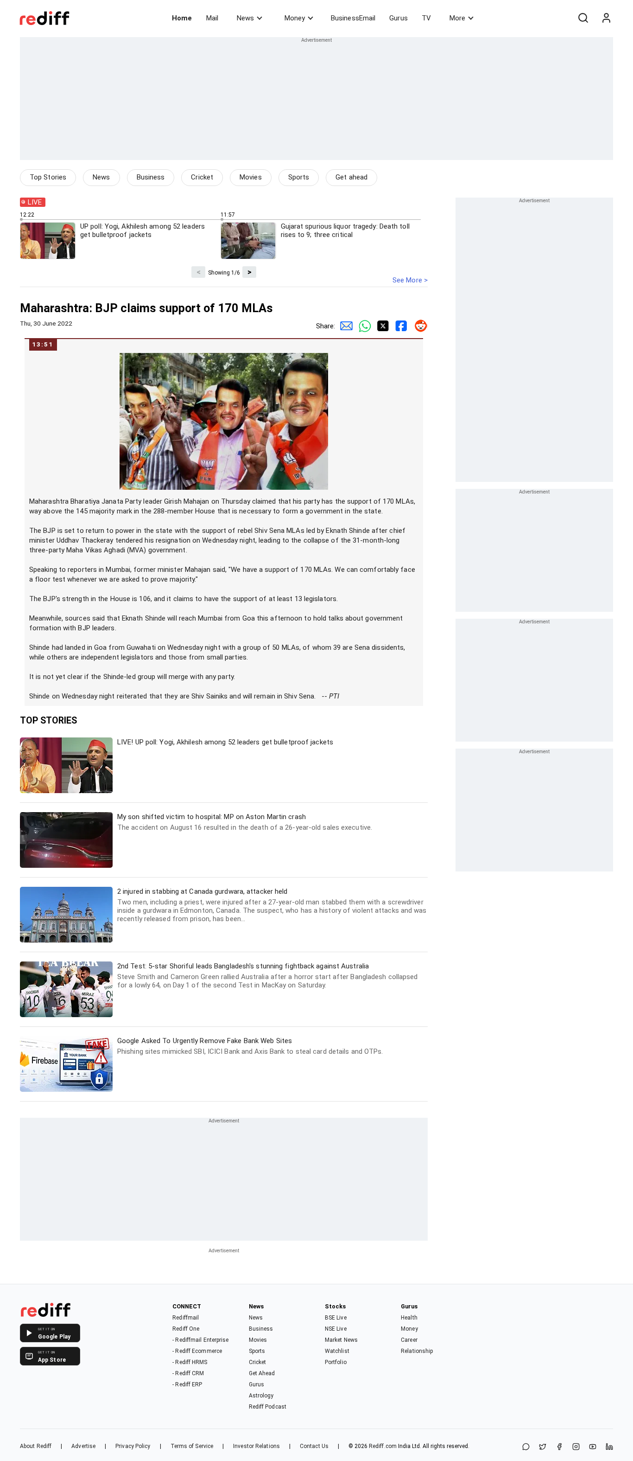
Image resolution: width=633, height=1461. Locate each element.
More (457, 18)
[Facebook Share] (400, 326)
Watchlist (337, 1351)
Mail (212, 18)
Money (295, 18)
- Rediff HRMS (189, 1362)
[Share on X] (542, 1447)
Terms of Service (192, 1446)
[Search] (583, 18)
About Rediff (35, 1446)
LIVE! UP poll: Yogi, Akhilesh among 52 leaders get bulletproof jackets (225, 742)
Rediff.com (383, 1446)
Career (409, 1340)
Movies (251, 177)
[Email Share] (344, 326)
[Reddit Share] (418, 326)
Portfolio (336, 1362)
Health (409, 1317)
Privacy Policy (132, 1446)
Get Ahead (262, 1373)
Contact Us (314, 1446)
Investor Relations (256, 1446)
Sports (299, 177)
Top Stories (48, 177)
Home (182, 18)
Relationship (417, 1351)
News (245, 18)
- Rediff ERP (187, 1384)
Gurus (398, 18)
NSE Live (336, 1329)
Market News (341, 1340)
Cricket (202, 177)
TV (426, 18)
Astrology (261, 1395)
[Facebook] (559, 1447)
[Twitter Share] (381, 326)
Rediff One (185, 1329)
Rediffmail (185, 1317)
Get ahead (351, 177)
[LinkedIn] (609, 1447)
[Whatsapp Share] (363, 326)
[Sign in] (606, 18)
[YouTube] (592, 1447)
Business (151, 177)
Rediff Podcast (267, 1406)
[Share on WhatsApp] (526, 1447)
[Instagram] (576, 1447)
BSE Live (336, 1317)
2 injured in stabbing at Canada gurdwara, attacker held (272, 905)
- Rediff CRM (188, 1373)
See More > (410, 280)
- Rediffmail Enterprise (200, 1340)
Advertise (83, 1446)
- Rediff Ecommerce (197, 1351)
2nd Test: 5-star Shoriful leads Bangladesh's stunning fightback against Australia (267, 975)
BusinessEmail (353, 18)
